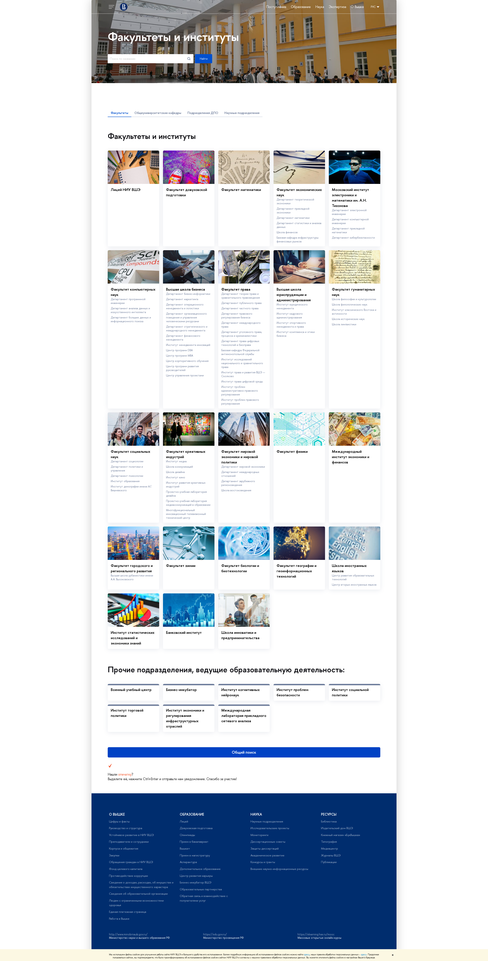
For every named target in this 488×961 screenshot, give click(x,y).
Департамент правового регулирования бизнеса (236, 315)
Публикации (329, 862)
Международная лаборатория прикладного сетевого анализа (243, 715)
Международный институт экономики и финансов (350, 457)
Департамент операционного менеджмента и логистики (185, 306)
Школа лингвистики (344, 324)
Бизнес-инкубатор (181, 689)
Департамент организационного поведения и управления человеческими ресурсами (186, 317)
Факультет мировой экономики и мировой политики (239, 457)
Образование (301, 7)
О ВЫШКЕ (117, 814)
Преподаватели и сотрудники (129, 842)
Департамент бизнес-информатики (188, 294)
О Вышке (357, 7)
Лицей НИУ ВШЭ (125, 189)
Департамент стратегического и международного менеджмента (186, 328)
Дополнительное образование (200, 869)
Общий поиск (244, 752)
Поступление (276, 7)
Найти (204, 58)
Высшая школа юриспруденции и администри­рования (294, 294)
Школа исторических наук (348, 319)
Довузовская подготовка (196, 828)
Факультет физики (292, 451)
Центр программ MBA (179, 355)
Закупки (114, 855)
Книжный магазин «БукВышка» (340, 835)
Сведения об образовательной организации (138, 894)
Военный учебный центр (131, 689)
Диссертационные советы (267, 842)
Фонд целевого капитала (125, 869)
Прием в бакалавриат (194, 842)
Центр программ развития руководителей (182, 368)
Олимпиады (187, 835)
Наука (319, 7)
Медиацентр (329, 848)
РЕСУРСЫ (328, 814)
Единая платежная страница (127, 912)
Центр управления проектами (185, 375)
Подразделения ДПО (202, 113)
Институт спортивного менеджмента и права (291, 324)
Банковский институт (184, 632)
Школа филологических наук (349, 304)
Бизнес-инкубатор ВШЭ (195, 882)
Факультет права (235, 289)
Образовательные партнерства (201, 889)
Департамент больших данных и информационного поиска (131, 319)
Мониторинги (259, 835)
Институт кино (175, 477)
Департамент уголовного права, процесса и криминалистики (241, 333)
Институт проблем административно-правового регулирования (239, 390)
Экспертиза (337, 7)
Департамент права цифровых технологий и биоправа (240, 343)
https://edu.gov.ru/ (215, 934)
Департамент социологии (127, 461)
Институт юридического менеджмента (292, 306)
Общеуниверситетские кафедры (157, 113)
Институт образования (125, 481)
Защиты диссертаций (264, 848)
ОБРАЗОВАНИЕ (192, 814)
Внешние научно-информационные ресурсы (279, 869)
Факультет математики (241, 189)
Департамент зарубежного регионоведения (238, 483)
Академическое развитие (267, 855)
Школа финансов (287, 232)
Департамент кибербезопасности (353, 237)
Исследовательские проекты (269, 828)
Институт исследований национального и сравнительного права (242, 363)
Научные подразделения (241, 113)
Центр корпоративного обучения (187, 361)
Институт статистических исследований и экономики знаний (132, 638)
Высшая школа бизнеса (185, 289)
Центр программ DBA (179, 350)
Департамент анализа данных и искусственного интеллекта (130, 310)
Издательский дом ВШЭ (337, 828)
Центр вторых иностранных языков (354, 584)
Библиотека (329, 821)
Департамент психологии (127, 476)
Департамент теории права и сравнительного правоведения (240, 295)
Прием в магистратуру (195, 855)
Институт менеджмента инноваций (188, 345)
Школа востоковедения (236, 490)
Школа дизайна (175, 472)
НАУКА (256, 814)
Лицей (184, 821)
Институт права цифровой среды (242, 381)
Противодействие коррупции (128, 876)
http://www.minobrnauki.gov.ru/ (128, 934)
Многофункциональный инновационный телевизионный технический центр (186, 513)
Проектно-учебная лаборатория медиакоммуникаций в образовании (188, 503)
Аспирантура (188, 862)
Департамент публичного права (241, 303)
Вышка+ (185, 848)
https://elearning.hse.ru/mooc (316, 934)
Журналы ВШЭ (331, 855)
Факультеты (119, 113)
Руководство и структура (125, 828)
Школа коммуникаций (179, 466)
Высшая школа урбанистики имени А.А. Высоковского (132, 577)
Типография (329, 842)
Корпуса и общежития (123, 848)
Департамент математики (293, 218)
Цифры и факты (119, 821)
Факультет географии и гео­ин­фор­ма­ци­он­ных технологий (296, 571)
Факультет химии (180, 565)
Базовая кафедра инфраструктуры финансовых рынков (298, 239)
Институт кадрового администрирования (290, 315)
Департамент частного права (239, 308)
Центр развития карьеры (196, 876)
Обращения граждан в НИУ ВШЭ (131, 862)
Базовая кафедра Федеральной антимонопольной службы (240, 352)
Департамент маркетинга (182, 299)
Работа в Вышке (119, 919)
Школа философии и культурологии (354, 299)
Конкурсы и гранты (262, 862)
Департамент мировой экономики (243, 466)
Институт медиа (176, 461)
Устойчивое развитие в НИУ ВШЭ (131, 835)
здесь (307, 954)
